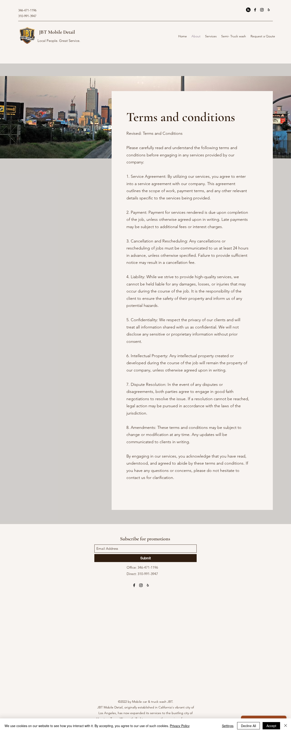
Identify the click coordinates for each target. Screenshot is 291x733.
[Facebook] (255, 10)
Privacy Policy (180, 725)
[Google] (248, 10)
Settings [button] (227, 725)
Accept (271, 725)
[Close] (285, 725)
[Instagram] (262, 10)
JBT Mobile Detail (57, 32)
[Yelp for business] (268, 10)
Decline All (248, 725)
